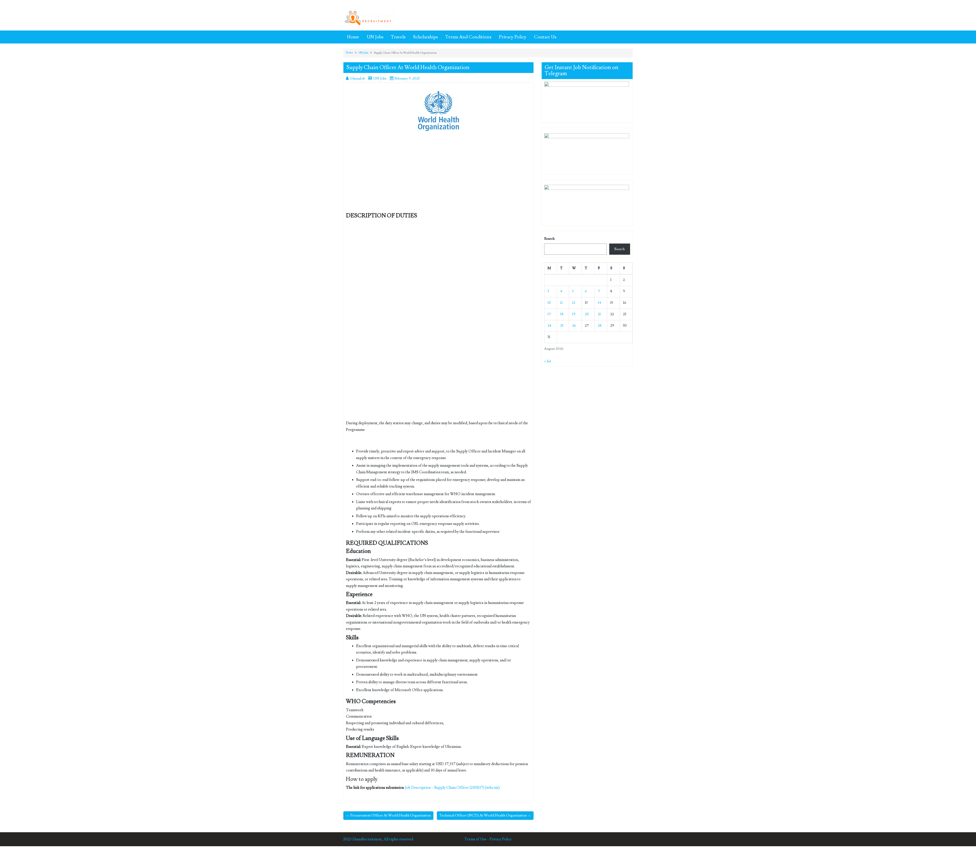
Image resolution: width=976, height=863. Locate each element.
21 (599, 314)
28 (600, 325)
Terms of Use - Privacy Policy (488, 839)
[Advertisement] (438, 175)
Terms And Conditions (468, 37)
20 (587, 314)
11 (561, 302)
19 (573, 314)
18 (561, 314)
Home (353, 37)
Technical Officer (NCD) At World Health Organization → (485, 815)
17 (549, 314)
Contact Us (545, 37)
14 (599, 302)
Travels (398, 37)
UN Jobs (375, 37)
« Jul (547, 361)
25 (561, 325)
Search (549, 238)
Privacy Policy (512, 37)
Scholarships (425, 37)
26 (574, 325)
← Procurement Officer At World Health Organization (388, 815)
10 (549, 302)
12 (573, 302)
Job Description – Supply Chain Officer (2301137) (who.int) (452, 787)
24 (549, 325)
